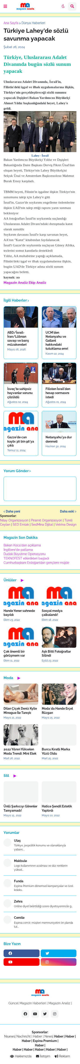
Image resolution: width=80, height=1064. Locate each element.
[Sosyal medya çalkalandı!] (59, 596)
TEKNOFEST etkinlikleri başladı (26, 558)
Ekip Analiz (37, 283)
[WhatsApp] (22, 970)
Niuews (9, 1036)
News (48, 1036)
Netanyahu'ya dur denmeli (59, 439)
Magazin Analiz (16, 283)
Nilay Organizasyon (14, 520)
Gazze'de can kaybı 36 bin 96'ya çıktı (20, 441)
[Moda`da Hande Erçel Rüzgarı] (59, 694)
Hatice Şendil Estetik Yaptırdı (57, 808)
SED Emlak (21, 524)
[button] (5, 6)
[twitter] (59, 953)
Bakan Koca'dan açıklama (22, 545)
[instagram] (59, 962)
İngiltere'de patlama (18, 549)
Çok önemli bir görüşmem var (14, 653)
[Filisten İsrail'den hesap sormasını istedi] (59, 373)
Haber (38, 1036)
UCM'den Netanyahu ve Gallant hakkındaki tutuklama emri (57, 341)
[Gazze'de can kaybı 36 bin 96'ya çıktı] (21, 421)
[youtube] (22, 962)
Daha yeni (13, 511)
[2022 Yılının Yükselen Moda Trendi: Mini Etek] (21, 734)
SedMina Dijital (42, 524)
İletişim (44, 1056)
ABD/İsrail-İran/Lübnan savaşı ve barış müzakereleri (18, 339)
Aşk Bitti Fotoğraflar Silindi (56, 653)
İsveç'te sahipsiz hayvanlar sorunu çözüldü (20, 393)
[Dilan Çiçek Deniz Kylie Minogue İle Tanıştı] (21, 694)
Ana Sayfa (11, 23)
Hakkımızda (23, 1056)
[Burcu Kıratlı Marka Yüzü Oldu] (59, 734)
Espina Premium (45, 1041)
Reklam (64, 1056)
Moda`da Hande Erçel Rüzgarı (57, 710)
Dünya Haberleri (33, 23)
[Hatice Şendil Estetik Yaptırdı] (59, 792)
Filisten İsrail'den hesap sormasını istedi (58, 393)
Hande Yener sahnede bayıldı (19, 613)
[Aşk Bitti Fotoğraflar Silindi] (59, 637)
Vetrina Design (65, 524)
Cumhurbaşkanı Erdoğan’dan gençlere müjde (36, 562)
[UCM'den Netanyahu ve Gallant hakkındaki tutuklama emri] (59, 317)
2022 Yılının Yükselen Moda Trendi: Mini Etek (20, 751)
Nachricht (24, 1036)
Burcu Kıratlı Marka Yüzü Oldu (56, 751)
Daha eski (67, 511)
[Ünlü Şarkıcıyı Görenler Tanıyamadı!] (21, 792)
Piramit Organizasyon (46, 520)
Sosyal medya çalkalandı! (52, 613)
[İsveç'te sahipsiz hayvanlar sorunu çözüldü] (21, 373)
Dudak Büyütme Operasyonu (25, 554)
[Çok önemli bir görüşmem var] (21, 637)
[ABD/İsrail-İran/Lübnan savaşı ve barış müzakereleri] (21, 317)
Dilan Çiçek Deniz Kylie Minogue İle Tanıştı (20, 710)
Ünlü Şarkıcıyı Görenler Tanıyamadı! (20, 808)
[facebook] (22, 953)
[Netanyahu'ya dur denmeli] (59, 421)
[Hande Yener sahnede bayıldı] (21, 596)
